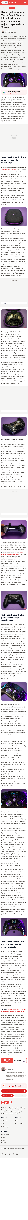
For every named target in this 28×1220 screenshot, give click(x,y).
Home (5, 8)
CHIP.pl (7, 1148)
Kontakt (3, 1137)
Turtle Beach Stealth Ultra (8, 169)
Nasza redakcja (5, 1134)
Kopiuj (21, 1095)
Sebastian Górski (9, 31)
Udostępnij (6, 1091)
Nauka (17, 1121)
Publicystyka (19, 1124)
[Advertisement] (14, 291)
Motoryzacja (5, 1127)
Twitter (5, 1095)
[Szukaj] (22, 2)
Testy (13, 8)
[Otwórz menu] (25, 2)
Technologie (5, 1121)
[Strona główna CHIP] (12, 2)
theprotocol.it (5, 1151)
